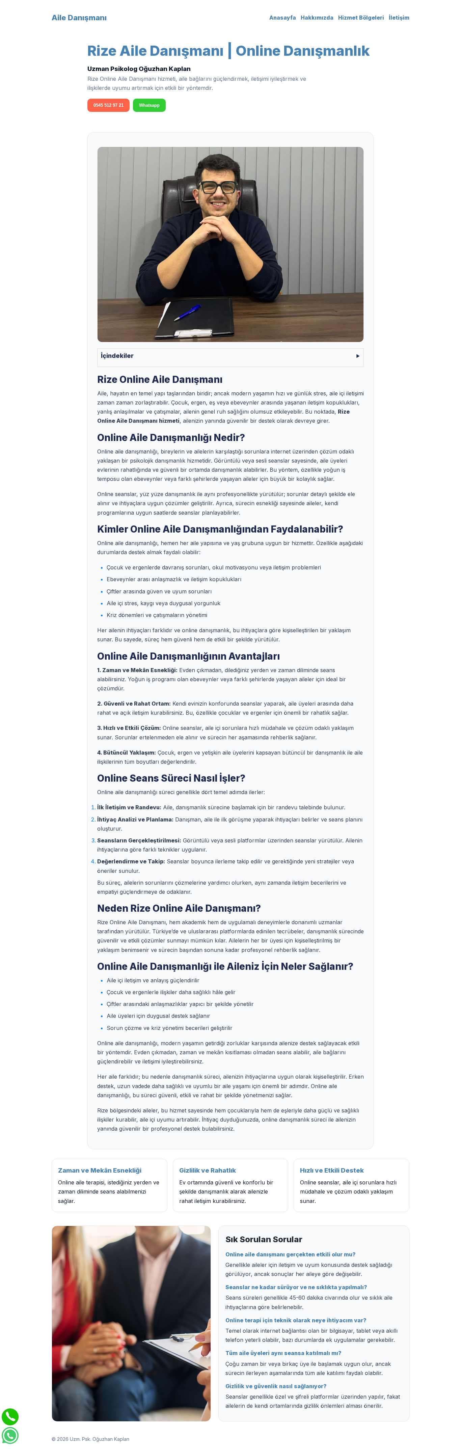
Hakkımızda (317, 17)
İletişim (399, 17)
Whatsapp (149, 105)
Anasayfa (282, 17)
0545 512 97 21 (108, 105)
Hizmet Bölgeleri (361, 17)
